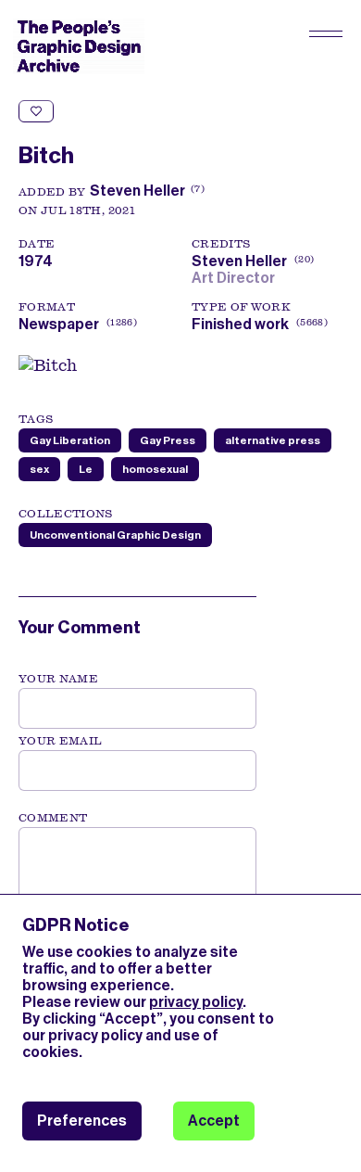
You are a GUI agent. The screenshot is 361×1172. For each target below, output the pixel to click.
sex (39, 469)
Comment (53, 817)
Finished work (240, 324)
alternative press (272, 440)
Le (86, 469)
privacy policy (196, 1002)
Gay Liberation (70, 440)
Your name (58, 678)
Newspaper (59, 324)
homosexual (155, 469)
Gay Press (167, 440)
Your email (61, 740)
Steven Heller (137, 190)
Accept (214, 1120)
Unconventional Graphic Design (115, 535)
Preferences (82, 1120)
